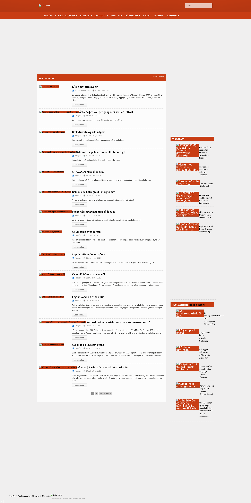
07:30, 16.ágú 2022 (92, 136)
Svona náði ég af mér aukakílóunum (93, 211)
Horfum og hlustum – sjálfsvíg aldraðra (204, 170)
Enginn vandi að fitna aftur (88, 297)
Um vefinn (158, 15)
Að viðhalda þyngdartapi (86, 232)
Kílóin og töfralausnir (85, 86)
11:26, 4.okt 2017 (91, 235)
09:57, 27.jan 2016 (92, 348)
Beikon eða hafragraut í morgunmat (93, 192)
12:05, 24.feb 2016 (92, 278)
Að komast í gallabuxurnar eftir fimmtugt (100, 152)
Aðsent (146, 15)
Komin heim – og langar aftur (207, 387)
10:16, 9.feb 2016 (91, 301)
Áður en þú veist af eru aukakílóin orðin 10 (102, 367)
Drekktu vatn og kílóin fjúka (88, 132)
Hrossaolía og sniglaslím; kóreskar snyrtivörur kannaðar (205, 152)
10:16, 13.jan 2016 (92, 371)
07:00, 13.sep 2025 (101, 90)
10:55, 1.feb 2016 (91, 326)
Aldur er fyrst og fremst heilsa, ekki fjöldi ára (206, 215)
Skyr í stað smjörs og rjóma (88, 254)
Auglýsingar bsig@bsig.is (28, 496)
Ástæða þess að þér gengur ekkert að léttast (106, 112)
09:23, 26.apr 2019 (92, 175)
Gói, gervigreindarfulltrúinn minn (214, 316)
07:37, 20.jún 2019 (92, 156)
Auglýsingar (173, 15)
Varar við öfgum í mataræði (88, 274)
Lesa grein (79, 105)
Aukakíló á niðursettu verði (88, 345)
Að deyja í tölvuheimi (204, 350)
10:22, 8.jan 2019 (91, 195)
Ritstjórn (76, 116)
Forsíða (48, 15)
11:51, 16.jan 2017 (92, 258)
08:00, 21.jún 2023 (92, 116)
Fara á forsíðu (158, 76)
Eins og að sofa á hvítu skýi (206, 185)
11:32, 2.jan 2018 (91, 216)
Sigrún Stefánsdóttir (81, 90)
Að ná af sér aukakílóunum (88, 172)
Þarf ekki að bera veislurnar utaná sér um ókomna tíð (118, 322)
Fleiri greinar (197, 304)
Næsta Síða (105, 393)
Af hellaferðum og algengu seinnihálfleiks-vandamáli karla (206, 406)
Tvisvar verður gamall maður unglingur (205, 369)
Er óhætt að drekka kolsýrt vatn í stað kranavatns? (205, 199)
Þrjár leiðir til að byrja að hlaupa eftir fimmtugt (206, 229)
